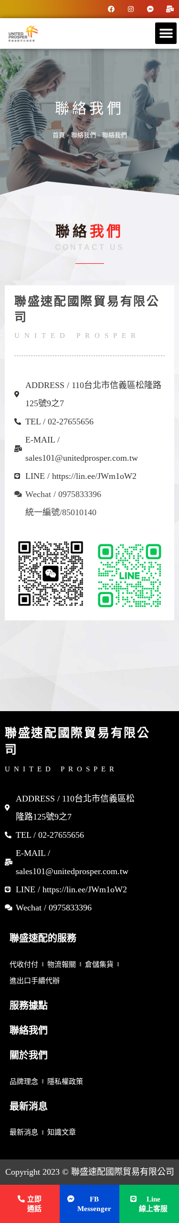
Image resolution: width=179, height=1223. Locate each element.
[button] (166, 33)
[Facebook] (111, 9)
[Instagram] (130, 9)
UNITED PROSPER (61, 769)
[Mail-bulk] (170, 9)
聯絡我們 (83, 135)
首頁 (59, 135)
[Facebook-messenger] (150, 9)
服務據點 (29, 1005)
